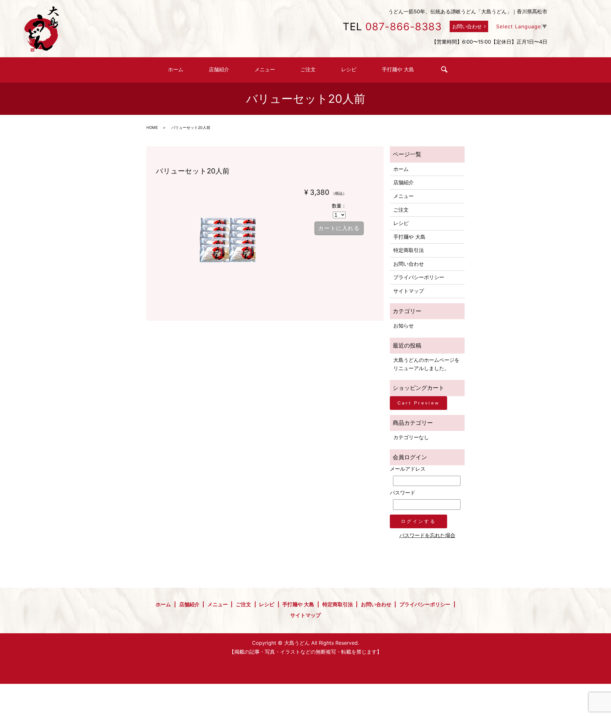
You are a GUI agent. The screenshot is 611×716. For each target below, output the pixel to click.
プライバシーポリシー (418, 277)
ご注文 (308, 69)
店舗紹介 (219, 69)
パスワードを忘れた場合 (427, 535)
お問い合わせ (467, 26)
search (444, 69)
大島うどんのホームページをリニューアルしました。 (426, 364)
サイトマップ (408, 291)
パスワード (402, 492)
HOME (152, 127)
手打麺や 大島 (398, 69)
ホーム (175, 69)
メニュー (265, 69)
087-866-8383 (403, 26)
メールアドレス (407, 469)
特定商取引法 (408, 250)
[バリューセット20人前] (228, 240)
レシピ (348, 69)
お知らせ (403, 325)
